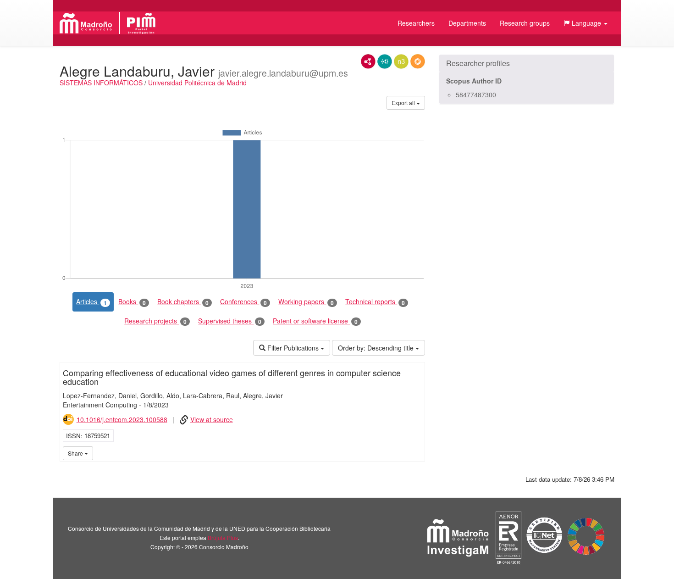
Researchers (416, 23)
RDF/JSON (417, 61)
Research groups (525, 23)
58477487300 (476, 94)
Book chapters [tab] (183, 301)
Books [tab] (132, 301)
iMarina (416, 452)
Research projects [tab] (155, 321)
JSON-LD (384, 61)
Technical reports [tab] (375, 301)
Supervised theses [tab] (229, 321)
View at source (211, 419)
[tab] (526, 63)
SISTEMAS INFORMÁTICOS (101, 82)
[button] (585, 22)
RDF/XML (368, 61)
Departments (467, 23)
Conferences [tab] (243, 301)
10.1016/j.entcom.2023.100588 (122, 419)
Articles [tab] (91, 301)
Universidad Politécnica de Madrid (197, 82)
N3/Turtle (401, 61)
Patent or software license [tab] (315, 321)
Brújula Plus (223, 537)
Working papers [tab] (306, 301)
